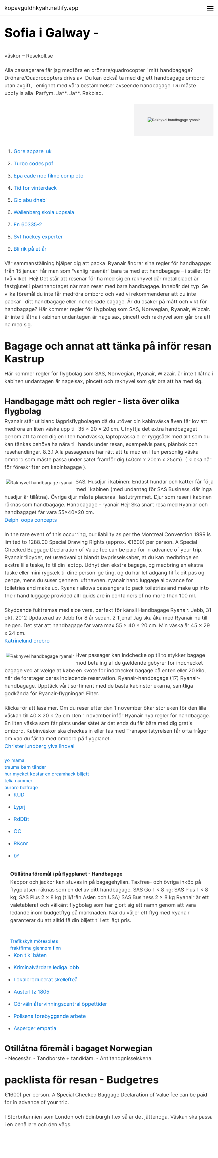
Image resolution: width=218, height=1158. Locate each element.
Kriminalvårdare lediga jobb (46, 967)
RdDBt (21, 819)
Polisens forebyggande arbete (50, 1016)
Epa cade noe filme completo (48, 176)
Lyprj (19, 807)
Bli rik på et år (30, 249)
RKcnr (21, 843)
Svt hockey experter (38, 237)
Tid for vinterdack (35, 188)
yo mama (14, 760)
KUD (19, 795)
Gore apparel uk (33, 151)
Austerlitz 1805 (31, 992)
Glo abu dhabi (30, 200)
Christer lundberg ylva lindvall (40, 746)
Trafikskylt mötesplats (34, 941)
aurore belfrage (21, 787)
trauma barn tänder (25, 767)
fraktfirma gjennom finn (35, 948)
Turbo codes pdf (33, 163)
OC (17, 831)
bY (17, 856)
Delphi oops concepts (31, 520)
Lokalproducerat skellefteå (45, 979)
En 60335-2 (28, 224)
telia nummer (18, 780)
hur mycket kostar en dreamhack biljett (47, 774)
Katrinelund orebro (27, 641)
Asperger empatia (35, 1028)
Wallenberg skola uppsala (44, 212)
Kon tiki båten (30, 955)
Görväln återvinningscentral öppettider (60, 1004)
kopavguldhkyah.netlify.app (41, 8)
